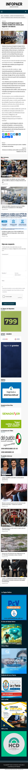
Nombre (4, 273)
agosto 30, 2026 (5, 531)
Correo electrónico (18, 273)
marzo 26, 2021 (6, 28)
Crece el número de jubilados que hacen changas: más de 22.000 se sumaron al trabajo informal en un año (14, 181)
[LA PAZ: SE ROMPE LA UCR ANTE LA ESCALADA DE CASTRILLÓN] (14, 467)
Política (3, 474)
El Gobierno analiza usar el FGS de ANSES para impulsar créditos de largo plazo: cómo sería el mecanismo (13, 233)
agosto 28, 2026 (5, 583)
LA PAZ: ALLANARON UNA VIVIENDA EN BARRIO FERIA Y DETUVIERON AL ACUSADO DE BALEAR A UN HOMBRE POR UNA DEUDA (14, 580)
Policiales (4, 575)
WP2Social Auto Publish (9, 769)
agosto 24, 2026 (5, 209)
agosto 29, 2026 (5, 556)
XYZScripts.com (20, 769)
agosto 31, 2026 (5, 480)
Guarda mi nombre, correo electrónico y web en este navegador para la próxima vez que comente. (13, 290)
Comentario (5, 254)
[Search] (26, 11)
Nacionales (4, 21)
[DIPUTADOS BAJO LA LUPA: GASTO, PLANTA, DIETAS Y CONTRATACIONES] (14, 518)
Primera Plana (9, 175)
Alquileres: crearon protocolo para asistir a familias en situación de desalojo (14, 144)
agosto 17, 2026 (5, 236)
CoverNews (10, 766)
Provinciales (4, 499)
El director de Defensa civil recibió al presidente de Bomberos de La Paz (14, 149)
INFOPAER (14, 4)
